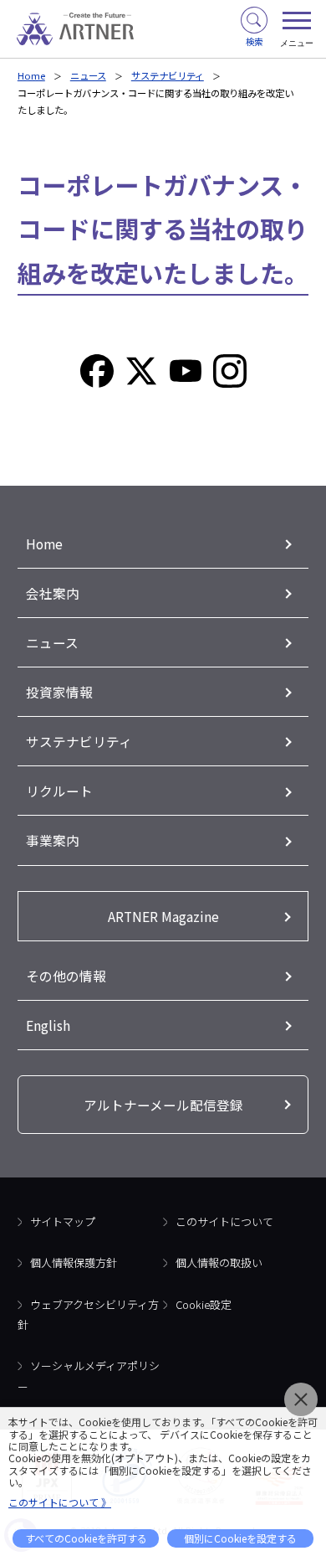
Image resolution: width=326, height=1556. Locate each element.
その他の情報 (66, 975)
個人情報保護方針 (73, 1262)
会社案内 (52, 593)
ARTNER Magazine (163, 916)
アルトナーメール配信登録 (163, 1104)
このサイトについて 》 (59, 1502)
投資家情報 (59, 692)
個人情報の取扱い (219, 1262)
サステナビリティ (167, 75)
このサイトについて (224, 1221)
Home (31, 75)
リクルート (59, 790)
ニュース (88, 75)
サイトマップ (62, 1221)
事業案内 (52, 840)
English (48, 1025)
